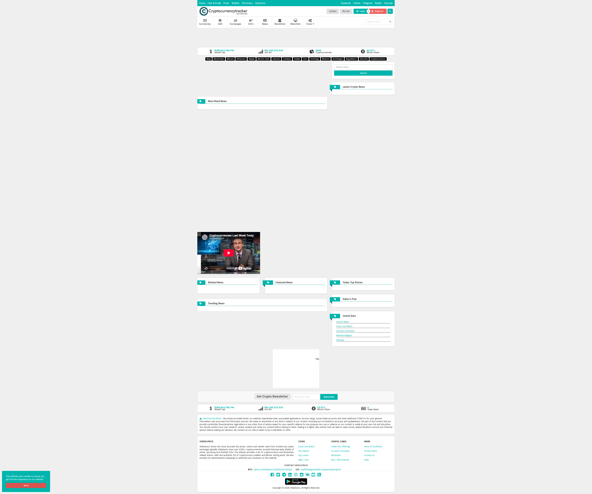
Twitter (356, 3)
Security (364, 59)
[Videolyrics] (223, 11)
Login (362, 11)
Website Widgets (344, 335)
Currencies (205, 24)
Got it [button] (26, 485)
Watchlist (295, 24)
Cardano (287, 59)
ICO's (251, 24)
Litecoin (276, 59)
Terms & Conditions (373, 446)
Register (379, 11)
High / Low (303, 460)
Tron (305, 59)
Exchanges (235, 24)
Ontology (314, 59)
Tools (309, 24)
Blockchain (219, 59)
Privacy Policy (370, 451)
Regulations (351, 59)
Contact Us (369, 455)
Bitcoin (230, 59)
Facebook (346, 3)
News (265, 24)
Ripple (252, 59)
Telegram (367, 3)
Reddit (378, 3)
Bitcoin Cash (263, 59)
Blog (209, 59)
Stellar (297, 59)
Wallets (235, 3)
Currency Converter (345, 331)
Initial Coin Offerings (340, 446)
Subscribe (329, 396)
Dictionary (247, 3)
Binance (325, 59)
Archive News (342, 322)
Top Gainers (303, 451)
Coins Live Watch (344, 326)
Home (202, 3)
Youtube (388, 3)
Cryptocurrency (378, 59)
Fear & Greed (214, 3)
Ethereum (241, 59)
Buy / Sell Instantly (340, 460)
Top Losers (303, 455)
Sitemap (340, 340)
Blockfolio (280, 24)
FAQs (366, 460)
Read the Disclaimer (212, 418)
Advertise (260, 3)
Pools (226, 3)
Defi (220, 24)
